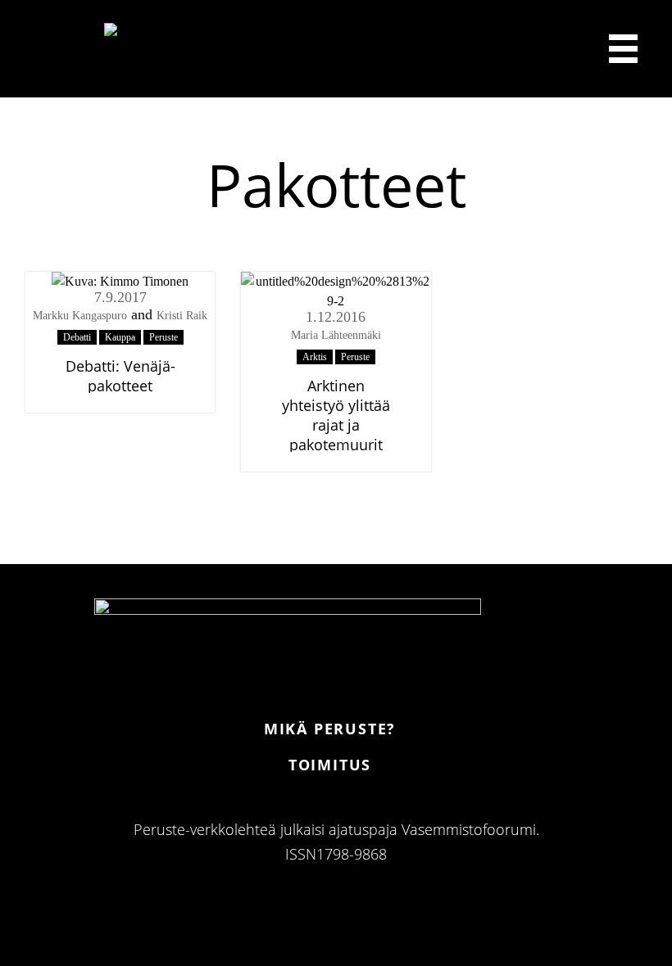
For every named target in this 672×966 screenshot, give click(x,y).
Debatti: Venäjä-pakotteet (120, 375)
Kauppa (120, 337)
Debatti (77, 337)
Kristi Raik (182, 315)
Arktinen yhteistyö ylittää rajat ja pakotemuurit (336, 415)
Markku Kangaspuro (80, 315)
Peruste (163, 337)
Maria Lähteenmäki (336, 335)
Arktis (314, 357)
